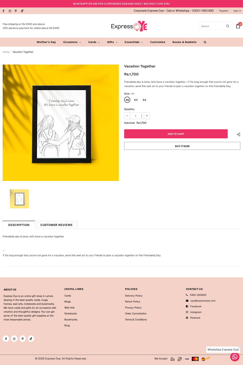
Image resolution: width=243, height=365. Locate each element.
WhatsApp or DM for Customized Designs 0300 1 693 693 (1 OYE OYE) (121, 3)
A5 (127, 99)
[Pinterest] (17, 11)
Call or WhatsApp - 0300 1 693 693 (190, 10)
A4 (144, 99)
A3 (136, 99)
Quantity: (129, 109)
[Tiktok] (23, 11)
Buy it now (182, 146)
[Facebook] (5, 11)
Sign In (237, 10)
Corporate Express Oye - (150, 10)
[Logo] (129, 26)
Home (6, 51)
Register (224, 10)
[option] (61, 123)
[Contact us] (234, 356)
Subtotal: (129, 122)
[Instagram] (11, 11)
